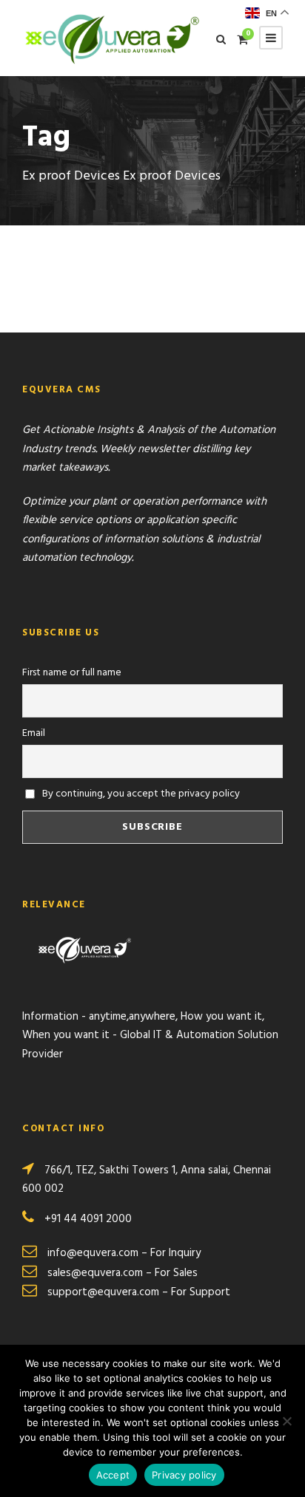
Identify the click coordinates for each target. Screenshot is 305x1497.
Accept (113, 1475)
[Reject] (286, 1421)
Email (33, 733)
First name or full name (71, 672)
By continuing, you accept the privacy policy (140, 793)
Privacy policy (184, 1475)
